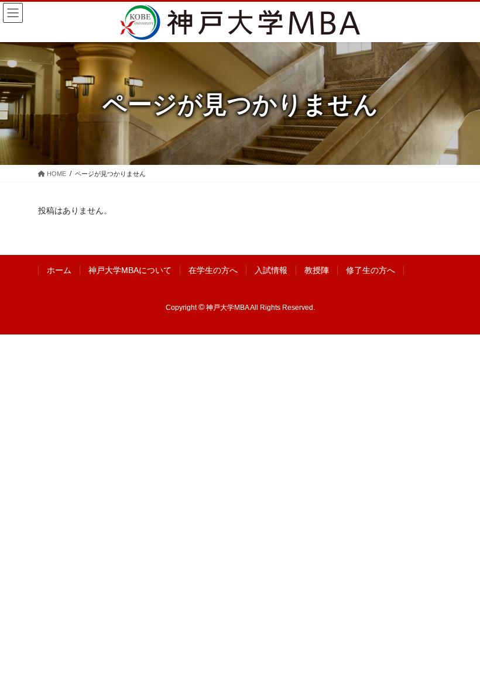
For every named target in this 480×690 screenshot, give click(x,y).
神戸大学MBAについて (130, 270)
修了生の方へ (370, 270)
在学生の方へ (213, 270)
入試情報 (271, 270)
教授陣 (316, 270)
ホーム (59, 270)
